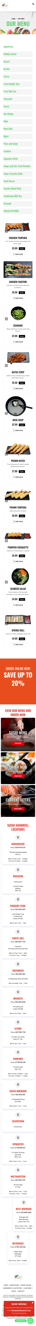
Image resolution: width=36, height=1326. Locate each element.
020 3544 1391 (20, 1180)
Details (22, 248)
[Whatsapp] (30, 1321)
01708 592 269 (20, 1062)
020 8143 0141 (20, 847)
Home (13, 19)
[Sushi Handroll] (4, 5)
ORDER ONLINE (26, 1285)
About (14, 1291)
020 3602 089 (20, 974)
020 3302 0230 (20, 1002)
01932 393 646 (20, 1247)
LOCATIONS (27, 1288)
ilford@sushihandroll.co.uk (21, 1310)
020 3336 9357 (20, 909)
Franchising (14, 1285)
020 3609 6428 (26, 1212)
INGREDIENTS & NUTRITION (12, 1288)
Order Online (19, 254)
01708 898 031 (20, 1148)
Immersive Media (15, 1297)
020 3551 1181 (20, 942)
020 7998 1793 (20, 1032)
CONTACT (21, 1291)
